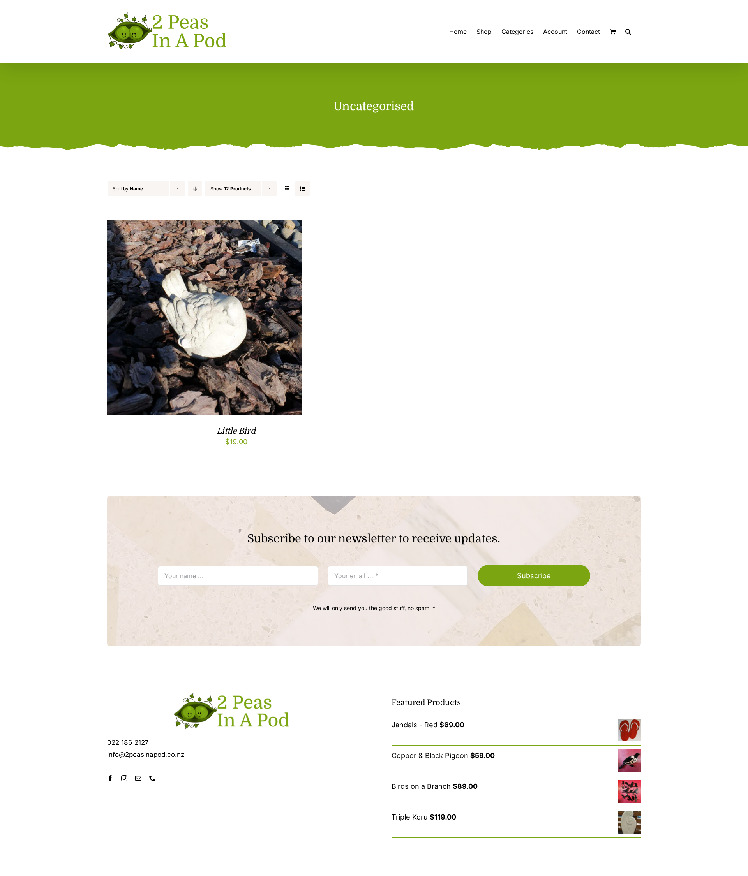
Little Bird (236, 431)
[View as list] (302, 188)
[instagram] (124, 778)
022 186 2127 (128, 742)
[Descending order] (195, 189)
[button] (628, 31)
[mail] (138, 778)
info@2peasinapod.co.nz (145, 754)
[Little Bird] (204, 226)
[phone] (152, 778)
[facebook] (110, 778)
